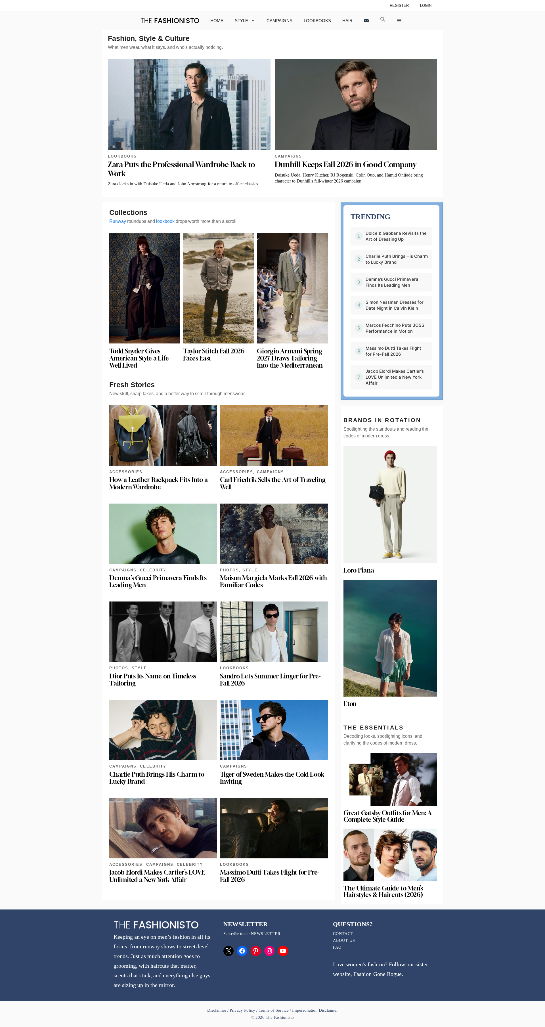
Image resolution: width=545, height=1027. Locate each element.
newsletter (265, 934)
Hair (347, 20)
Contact (343, 934)
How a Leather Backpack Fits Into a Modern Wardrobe (158, 483)
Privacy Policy (242, 1010)
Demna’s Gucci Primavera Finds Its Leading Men (158, 581)
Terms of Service (273, 1010)
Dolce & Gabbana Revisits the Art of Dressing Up (396, 236)
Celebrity (153, 570)
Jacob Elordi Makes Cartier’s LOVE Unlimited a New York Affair (157, 876)
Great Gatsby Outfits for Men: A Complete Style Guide (387, 816)
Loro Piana (358, 570)
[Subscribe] (366, 20)
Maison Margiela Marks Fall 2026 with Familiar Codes (273, 581)
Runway (117, 221)
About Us (344, 940)
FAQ (337, 947)
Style (241, 20)
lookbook (165, 221)
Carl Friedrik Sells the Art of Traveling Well (273, 483)
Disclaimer (217, 1010)
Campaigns (279, 20)
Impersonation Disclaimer (315, 1010)
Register (399, 5)
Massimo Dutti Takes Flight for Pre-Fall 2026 (269, 876)
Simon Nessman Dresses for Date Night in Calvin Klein (395, 305)
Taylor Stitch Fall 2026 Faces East (214, 354)
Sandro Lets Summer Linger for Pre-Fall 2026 (270, 679)
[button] (382, 20)
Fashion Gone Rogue (377, 974)
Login (425, 5)
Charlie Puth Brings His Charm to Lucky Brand (156, 778)
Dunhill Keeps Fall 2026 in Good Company (345, 164)
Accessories (125, 472)
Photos (229, 570)
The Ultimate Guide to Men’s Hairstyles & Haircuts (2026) (383, 891)
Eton (350, 703)
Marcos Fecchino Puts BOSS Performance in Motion (395, 328)
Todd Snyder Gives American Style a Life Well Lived (139, 358)
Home (216, 20)
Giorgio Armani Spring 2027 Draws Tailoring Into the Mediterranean (290, 358)
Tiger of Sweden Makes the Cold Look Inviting (272, 778)
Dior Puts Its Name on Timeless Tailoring (152, 679)
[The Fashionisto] (170, 20)
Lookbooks (317, 20)
